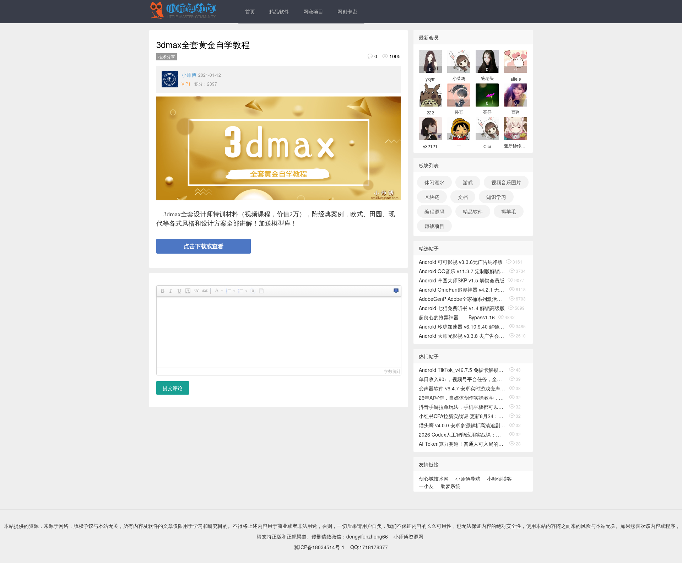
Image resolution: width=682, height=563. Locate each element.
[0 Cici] (487, 128)
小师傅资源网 (408, 536)
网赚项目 (313, 11)
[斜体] (170, 290)
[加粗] (162, 290)
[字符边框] (187, 290)
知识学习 (496, 196)
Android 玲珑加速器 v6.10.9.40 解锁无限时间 (462, 326)
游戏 (468, 182)
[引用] (204, 290)
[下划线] (179, 290)
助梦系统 (450, 485)
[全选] (252, 290)
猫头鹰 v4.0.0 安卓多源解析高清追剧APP (462, 425)
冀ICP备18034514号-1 (319, 547)
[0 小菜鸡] (458, 61)
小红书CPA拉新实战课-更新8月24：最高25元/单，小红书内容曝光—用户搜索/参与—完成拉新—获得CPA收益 (462, 415)
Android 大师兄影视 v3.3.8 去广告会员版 (462, 335)
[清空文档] (261, 290)
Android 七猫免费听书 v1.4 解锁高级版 (462, 308)
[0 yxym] (430, 61)
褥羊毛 (508, 211)
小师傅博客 (499, 478)
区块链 (431, 196)
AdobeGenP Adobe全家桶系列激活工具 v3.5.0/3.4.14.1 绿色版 (462, 298)
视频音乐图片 (506, 182)
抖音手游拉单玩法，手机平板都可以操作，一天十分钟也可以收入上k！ (462, 406)
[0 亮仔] (487, 94)
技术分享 (166, 57)
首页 (250, 11)
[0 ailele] (515, 61)
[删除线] (196, 290)
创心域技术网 (434, 478)
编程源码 (434, 211)
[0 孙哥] (458, 94)
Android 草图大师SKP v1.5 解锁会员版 (461, 280)
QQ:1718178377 (369, 547)
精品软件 (279, 11)
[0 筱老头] (487, 61)
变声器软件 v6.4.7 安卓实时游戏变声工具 (462, 388)
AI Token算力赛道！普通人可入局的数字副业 (462, 443)
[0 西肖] (515, 94)
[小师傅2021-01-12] (170, 79)
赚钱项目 (434, 225)
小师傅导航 (467, 478)
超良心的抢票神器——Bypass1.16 (457, 317)
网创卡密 (347, 11)
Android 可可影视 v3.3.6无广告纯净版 (461, 261)
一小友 (426, 485)
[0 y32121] (430, 128)
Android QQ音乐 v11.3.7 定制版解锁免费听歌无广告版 (462, 271)
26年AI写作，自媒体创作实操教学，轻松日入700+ (462, 397)
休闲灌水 (434, 182)
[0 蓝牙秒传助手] (515, 128)
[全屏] (395, 290)
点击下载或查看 (203, 246)
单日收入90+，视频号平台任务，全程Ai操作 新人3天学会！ (462, 379)
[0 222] (430, 94)
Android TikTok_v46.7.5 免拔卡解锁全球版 (462, 369)
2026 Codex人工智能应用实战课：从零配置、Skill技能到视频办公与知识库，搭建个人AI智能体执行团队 (462, 434)
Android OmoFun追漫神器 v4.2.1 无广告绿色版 (462, 289)
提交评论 (173, 387)
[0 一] (458, 128)
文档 (463, 196)
